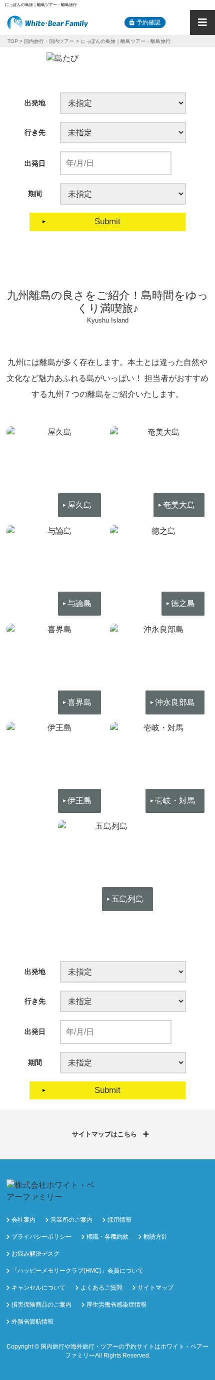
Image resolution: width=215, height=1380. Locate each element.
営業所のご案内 (71, 1219)
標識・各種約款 (107, 1236)
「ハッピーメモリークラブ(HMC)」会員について (78, 1270)
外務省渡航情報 (33, 1321)
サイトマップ (156, 1287)
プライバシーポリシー (42, 1236)
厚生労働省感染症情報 (116, 1304)
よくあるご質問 (101, 1287)
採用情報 (120, 1219)
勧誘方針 (156, 1236)
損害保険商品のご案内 (42, 1304)
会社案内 (24, 1219)
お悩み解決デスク (36, 1253)
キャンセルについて (39, 1287)
